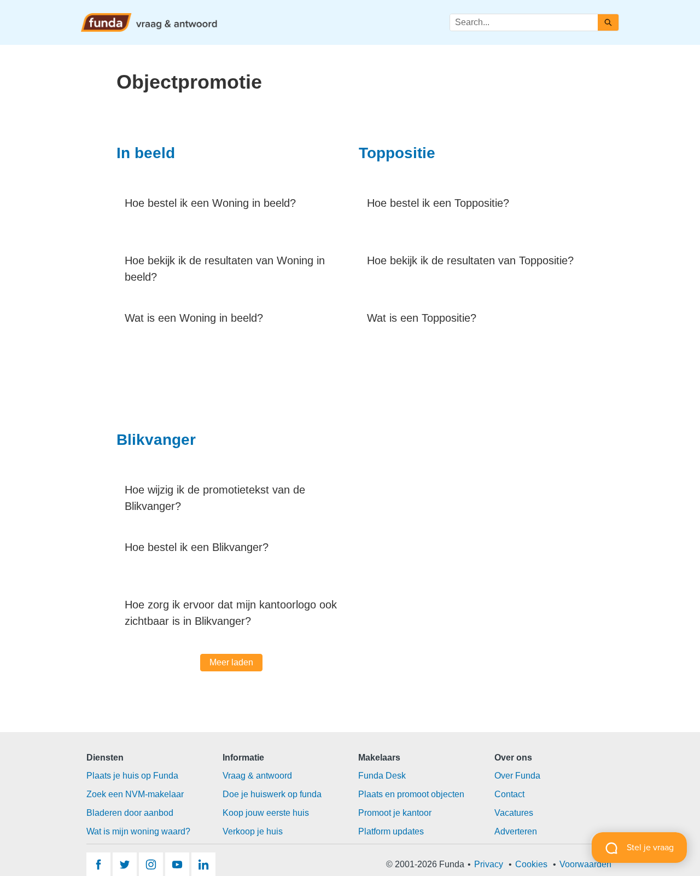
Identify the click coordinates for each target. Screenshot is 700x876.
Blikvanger (156, 439)
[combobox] (524, 22)
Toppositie (397, 152)
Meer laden (231, 662)
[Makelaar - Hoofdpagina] (149, 22)
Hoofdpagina (378, 21)
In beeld (145, 152)
